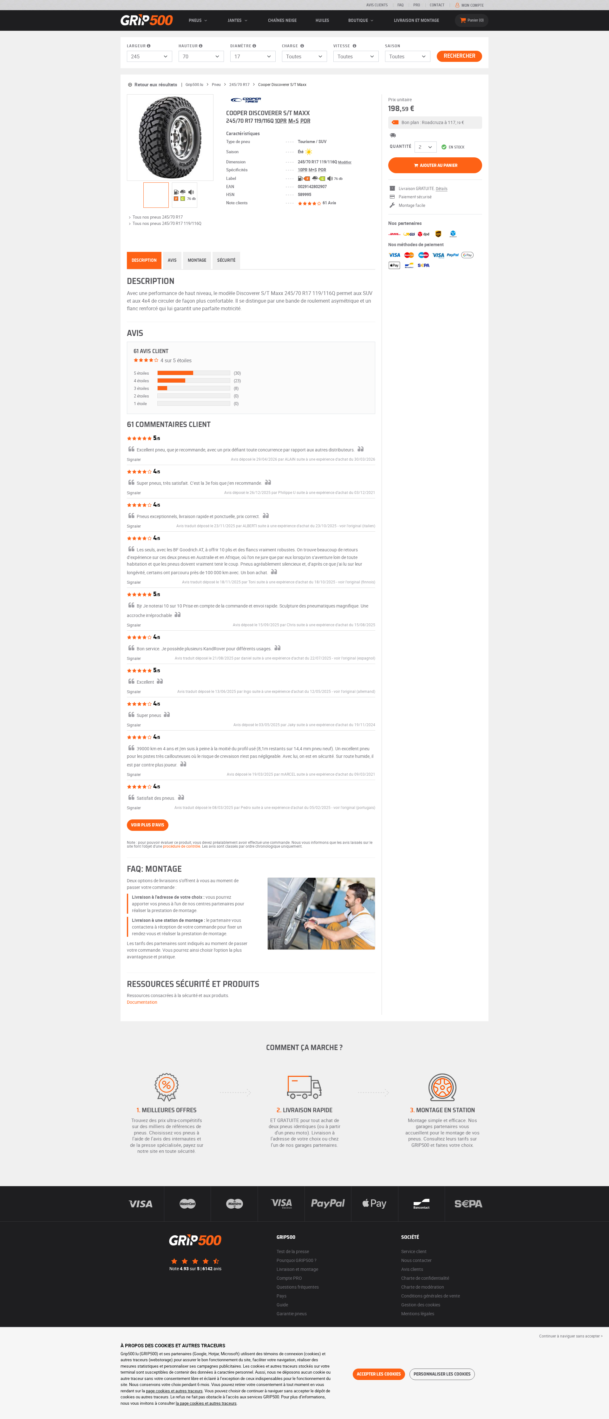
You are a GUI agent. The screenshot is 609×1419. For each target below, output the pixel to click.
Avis (172, 260)
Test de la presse (293, 1251)
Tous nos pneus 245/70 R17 (158, 217)
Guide (282, 1305)
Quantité (400, 146)
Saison (392, 46)
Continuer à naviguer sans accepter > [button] (571, 1335)
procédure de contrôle (181, 846)
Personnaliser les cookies (442, 1374)
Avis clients (377, 5)
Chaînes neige (282, 20)
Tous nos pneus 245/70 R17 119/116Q (167, 223)
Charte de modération (422, 1287)
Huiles (322, 20)
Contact (437, 5)
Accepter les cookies (379, 1374)
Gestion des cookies (420, 1305)
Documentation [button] (142, 1002)
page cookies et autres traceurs (174, 1391)
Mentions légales (417, 1314)
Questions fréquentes (298, 1287)
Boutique (358, 20)
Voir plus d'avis (147, 825)
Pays (281, 1296)
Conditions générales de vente (430, 1296)
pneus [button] (196, 20)
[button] (435, 122)
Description (144, 260)
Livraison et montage (416, 20)
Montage (197, 260)
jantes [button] (235, 20)
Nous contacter (416, 1260)
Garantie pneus (292, 1314)
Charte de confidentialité (425, 1278)
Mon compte (472, 5)
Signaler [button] (134, 459)
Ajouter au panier (438, 165)
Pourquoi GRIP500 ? (297, 1260)
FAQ (400, 5)
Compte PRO (289, 1278)
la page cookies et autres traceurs (206, 1403)
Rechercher (459, 56)
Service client (414, 1251)
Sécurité (226, 260)
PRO (416, 5)
